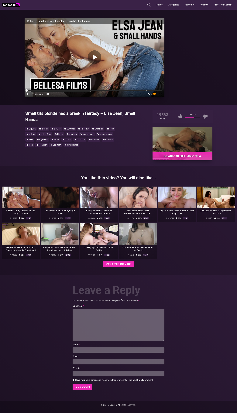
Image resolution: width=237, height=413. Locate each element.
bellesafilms (45, 134)
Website (77, 368)
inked (30, 139)
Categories (173, 4)
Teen (111, 129)
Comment (78, 306)
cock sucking (88, 134)
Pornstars (189, 4)
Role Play (84, 129)
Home (159, 4)
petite (56, 139)
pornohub (81, 139)
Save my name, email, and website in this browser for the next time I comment (114, 380)
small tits (109, 139)
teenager (42, 145)
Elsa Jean (56, 145)
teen (30, 145)
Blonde (44, 129)
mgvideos (43, 139)
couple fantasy (105, 134)
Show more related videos (118, 264)
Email (76, 356)
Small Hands (72, 145)
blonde (60, 134)
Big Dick (32, 129)
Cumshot (70, 129)
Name (76, 344)
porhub (67, 139)
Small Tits (98, 129)
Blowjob (57, 129)
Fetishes (204, 4)
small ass (95, 139)
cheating (73, 134)
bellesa (31, 134)
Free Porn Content (223, 4)
